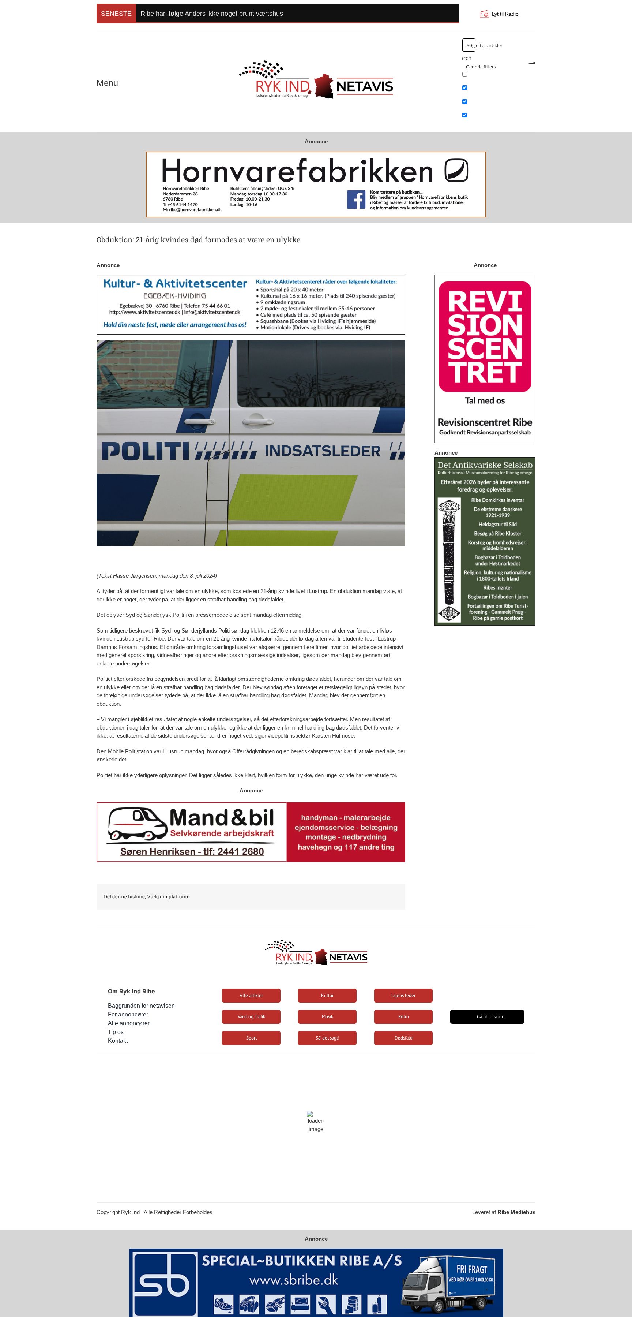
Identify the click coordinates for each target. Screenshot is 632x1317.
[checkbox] (498, 76)
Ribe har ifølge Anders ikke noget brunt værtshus (211, 13)
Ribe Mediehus (516, 1212)
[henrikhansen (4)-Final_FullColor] (316, 57)
